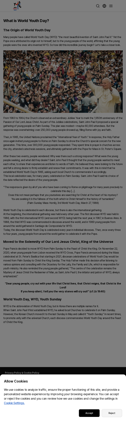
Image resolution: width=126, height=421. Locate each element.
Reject (112, 413)
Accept (89, 413)
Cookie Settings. (14, 403)
